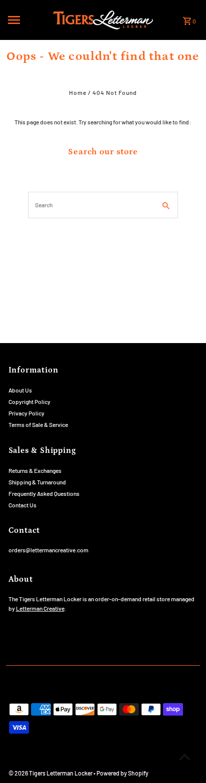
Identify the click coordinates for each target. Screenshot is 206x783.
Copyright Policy (29, 401)
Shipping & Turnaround (37, 481)
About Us (20, 390)
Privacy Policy (26, 412)
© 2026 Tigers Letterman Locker (51, 773)
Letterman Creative (40, 608)
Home (77, 92)
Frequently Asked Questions (44, 493)
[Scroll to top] (185, 757)
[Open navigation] (28, 19)
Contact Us (22, 504)
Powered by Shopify (122, 773)
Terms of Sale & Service (38, 424)
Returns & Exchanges (35, 470)
